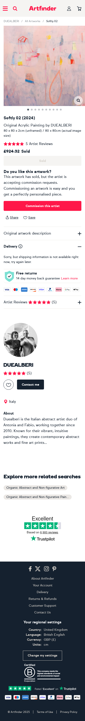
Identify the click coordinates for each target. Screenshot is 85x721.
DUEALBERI (11, 21)
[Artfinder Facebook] (30, 569)
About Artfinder (42, 578)
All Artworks (32, 21)
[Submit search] (15, 8)
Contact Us (42, 612)
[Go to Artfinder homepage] (42, 8)
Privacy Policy (68, 712)
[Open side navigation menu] (5, 8)
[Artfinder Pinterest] (54, 569)
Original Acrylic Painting (24, 125)
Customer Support (42, 606)
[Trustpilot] (43, 688)
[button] (78, 100)
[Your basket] (79, 8)
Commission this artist (43, 206)
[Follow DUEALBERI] (8, 385)
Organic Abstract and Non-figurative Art (35, 488)
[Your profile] (69, 8)
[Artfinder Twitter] (38, 569)
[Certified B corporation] (42, 673)
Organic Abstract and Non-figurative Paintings (39, 497)
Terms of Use (45, 712)
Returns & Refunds (43, 599)
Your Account (42, 585)
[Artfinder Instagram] (46, 569)
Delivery (42, 592)
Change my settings (42, 655)
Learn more (69, 278)
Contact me (30, 385)
